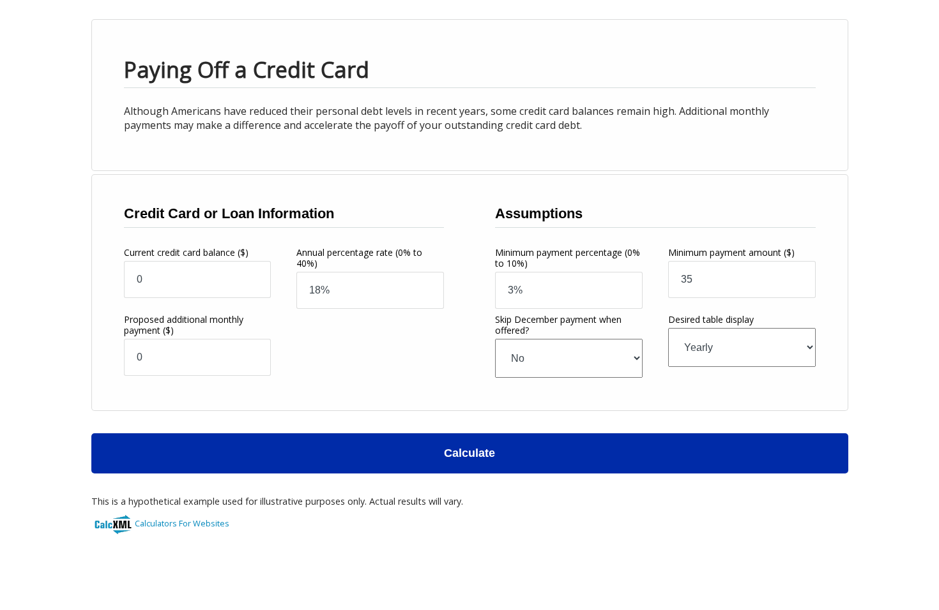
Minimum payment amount (731, 252)
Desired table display (711, 319)
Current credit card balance (186, 252)
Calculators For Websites (182, 523)
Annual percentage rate (359, 257)
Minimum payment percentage (567, 257)
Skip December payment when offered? (558, 324)
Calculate (469, 453)
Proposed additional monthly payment (183, 324)
